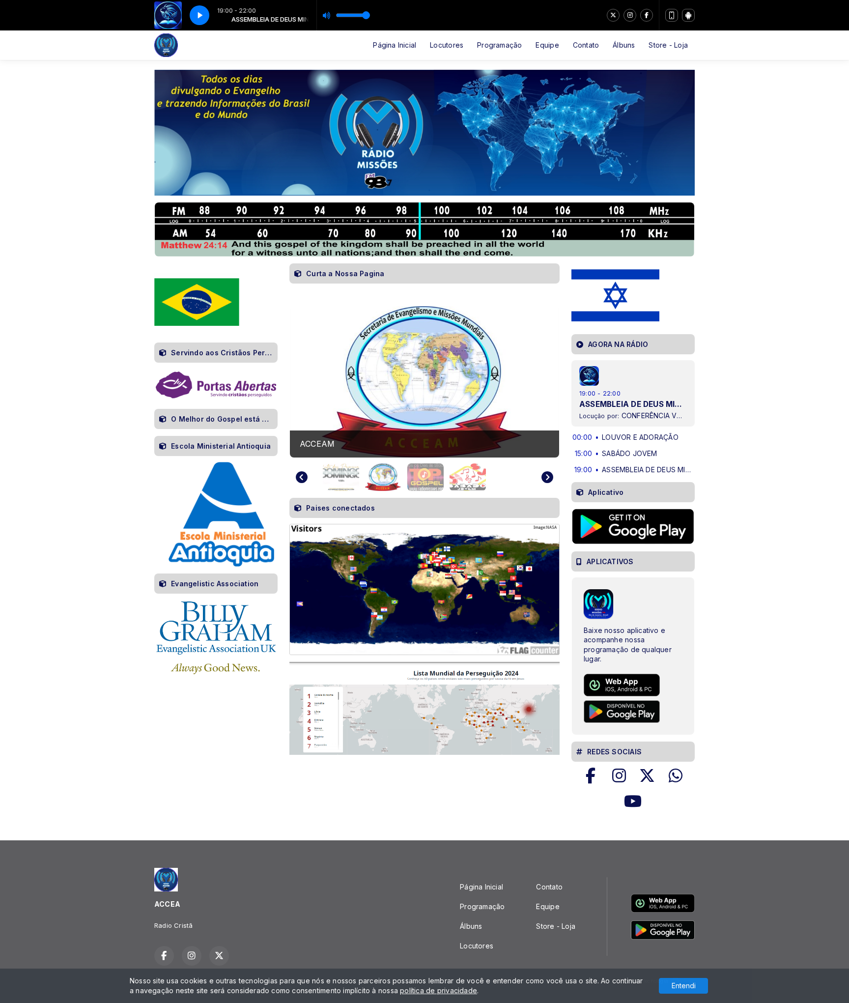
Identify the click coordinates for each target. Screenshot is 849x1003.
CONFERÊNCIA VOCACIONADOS (675, 415)
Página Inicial (394, 45)
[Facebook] (646, 15)
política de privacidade (438, 990)
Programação (499, 45)
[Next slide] (547, 477)
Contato (586, 45)
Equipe (547, 45)
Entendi (684, 985)
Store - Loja (668, 45)
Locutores (446, 45)
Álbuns (624, 45)
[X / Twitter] (613, 15)
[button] (341, 477)
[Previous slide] (302, 477)
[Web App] (671, 15)
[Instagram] (629, 15)
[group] (424, 382)
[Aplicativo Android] (688, 15)
